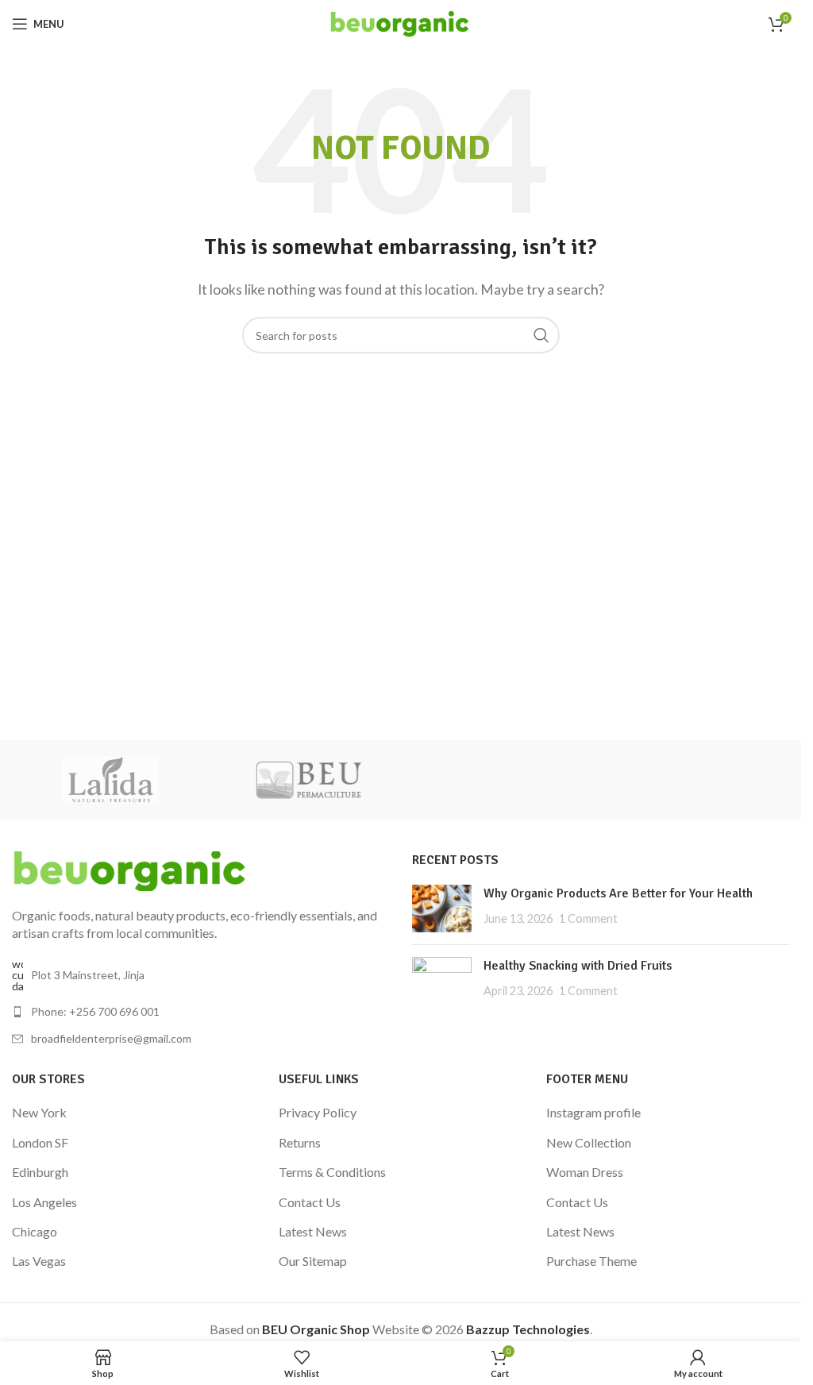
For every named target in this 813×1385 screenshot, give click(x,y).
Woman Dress (584, 1171)
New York (39, 1112)
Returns (300, 1142)
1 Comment (588, 918)
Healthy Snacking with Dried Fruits (578, 966)
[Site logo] (400, 21)
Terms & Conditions (332, 1171)
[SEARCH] (541, 335)
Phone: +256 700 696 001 (95, 1011)
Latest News (313, 1231)
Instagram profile (593, 1112)
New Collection (588, 1142)
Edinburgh (40, 1171)
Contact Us (310, 1201)
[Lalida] (111, 780)
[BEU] (308, 780)
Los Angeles (44, 1201)
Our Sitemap (313, 1260)
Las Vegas (39, 1260)
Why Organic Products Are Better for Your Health (618, 893)
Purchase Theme (591, 1260)
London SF (40, 1142)
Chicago (34, 1231)
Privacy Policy (317, 1112)
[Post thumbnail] (442, 908)
